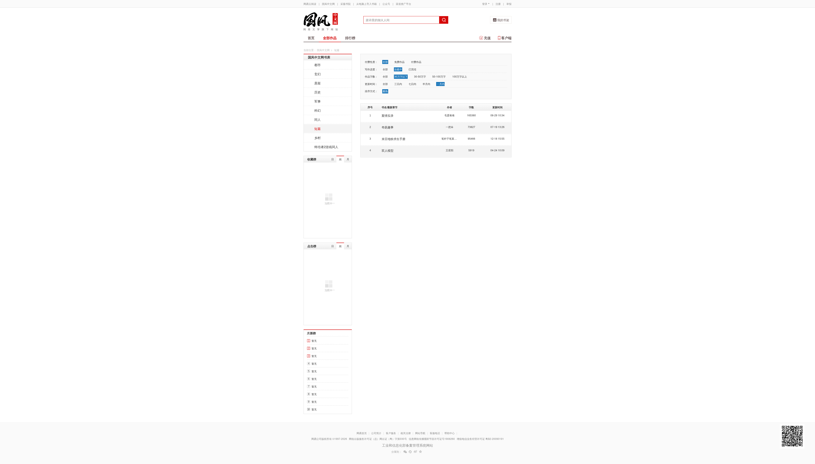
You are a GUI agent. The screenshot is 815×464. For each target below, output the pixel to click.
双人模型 (387, 150)
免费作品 (399, 62)
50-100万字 (439, 76)
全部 (385, 62)
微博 (415, 451)
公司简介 (376, 433)
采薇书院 (345, 4)
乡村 (317, 137)
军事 (317, 101)
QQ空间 (420, 451)
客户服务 (391, 433)
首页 (311, 37)
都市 (317, 65)
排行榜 (350, 37)
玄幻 (317, 74)
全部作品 (330, 37)
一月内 (440, 84)
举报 (508, 4)
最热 (385, 91)
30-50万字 (420, 76)
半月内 (426, 84)
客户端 (506, 37)
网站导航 (420, 433)
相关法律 (405, 433)
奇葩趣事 (387, 127)
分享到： (396, 451)
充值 (487, 37)
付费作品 (416, 62)
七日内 (412, 84)
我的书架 (503, 20)
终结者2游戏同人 (326, 146)
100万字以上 (459, 76)
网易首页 (362, 433)
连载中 (398, 69)
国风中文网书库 (319, 57)
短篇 (317, 128)
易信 (410, 451)
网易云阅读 (310, 4)
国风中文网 (328, 4)
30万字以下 (401, 76)
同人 (317, 119)
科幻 (317, 110)
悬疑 (317, 83)
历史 (317, 92)
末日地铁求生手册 (393, 139)
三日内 (398, 84)
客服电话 (435, 433)
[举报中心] (523, 439)
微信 (405, 451)
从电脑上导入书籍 (366, 4)
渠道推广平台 (403, 4)
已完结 (412, 69)
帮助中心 (449, 433)
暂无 (314, 340)
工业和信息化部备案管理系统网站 (407, 445)
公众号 (386, 4)
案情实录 (387, 115)
